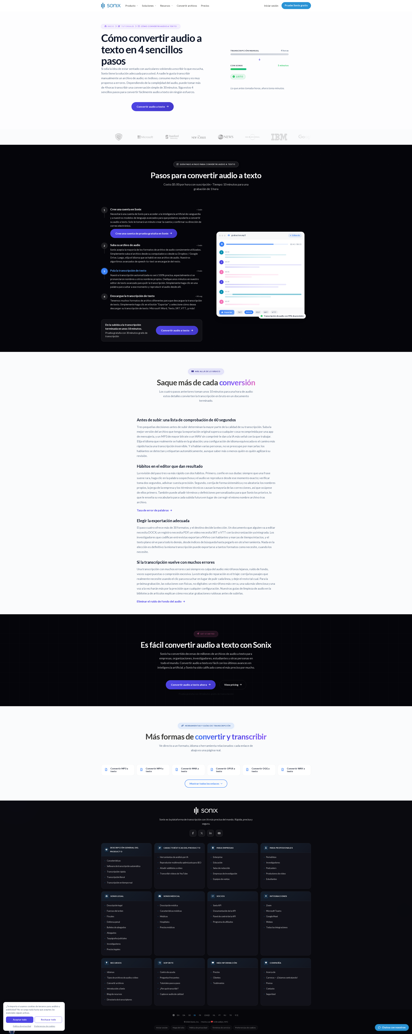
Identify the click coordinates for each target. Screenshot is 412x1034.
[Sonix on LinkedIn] (210, 833)
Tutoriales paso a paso (170, 983)
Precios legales (113, 949)
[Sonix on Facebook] (193, 833)
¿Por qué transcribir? (169, 988)
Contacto (270, 988)
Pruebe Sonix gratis (296, 5)
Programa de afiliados (223, 922)
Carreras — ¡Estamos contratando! (282, 977)
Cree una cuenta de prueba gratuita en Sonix (142, 233)
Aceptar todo (20, 1019)
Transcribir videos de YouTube (174, 873)
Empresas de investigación (225, 873)
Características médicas (171, 911)
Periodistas (271, 857)
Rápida (238, 819)
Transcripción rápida (116, 871)
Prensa (269, 983)
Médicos (164, 916)
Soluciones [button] (148, 5)
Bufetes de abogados (116, 927)
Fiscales (110, 916)
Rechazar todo (48, 1019)
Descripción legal (114, 905)
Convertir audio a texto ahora (189, 684)
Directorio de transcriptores (119, 999)
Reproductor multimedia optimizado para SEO (180, 862)
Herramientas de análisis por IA (174, 857)
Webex (269, 922)
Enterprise (217, 857)
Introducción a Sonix (116, 988)
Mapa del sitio (178, 1028)
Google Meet (272, 916)
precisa (247, 819)
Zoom (268, 905)
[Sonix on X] (201, 833)
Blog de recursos (114, 994)
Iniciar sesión (271, 5)
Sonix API (217, 905)
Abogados (111, 933)
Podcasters (271, 868)
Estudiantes (271, 879)
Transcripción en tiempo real (119, 882)
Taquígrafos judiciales (117, 938)
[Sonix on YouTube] (219, 833)
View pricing (231, 684)
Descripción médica (169, 905)
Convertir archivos (187, 5)
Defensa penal (113, 922)
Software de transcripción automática (123, 866)
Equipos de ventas (221, 879)
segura (205, 823)
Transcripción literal (116, 877)
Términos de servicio (221, 1028)
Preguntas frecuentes (169, 977)
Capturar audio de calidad (172, 994)
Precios (205, 5)
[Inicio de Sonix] (111, 6)
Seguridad (271, 994)
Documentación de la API (224, 911)
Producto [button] (130, 5)
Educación (217, 862)
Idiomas (110, 972)
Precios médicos (167, 927)
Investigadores (273, 862)
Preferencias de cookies (245, 1028)
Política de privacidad (198, 1028)
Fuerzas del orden (115, 911)
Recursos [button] (165, 5)
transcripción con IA (198, 819)
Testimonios (218, 983)
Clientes (216, 977)
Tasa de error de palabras (153, 510)
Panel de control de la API (224, 916)
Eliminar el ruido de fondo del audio (159, 601)
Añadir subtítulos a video (171, 868)
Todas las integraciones (277, 927)
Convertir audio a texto (151, 106)
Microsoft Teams (273, 911)
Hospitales (164, 922)
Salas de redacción (221, 868)
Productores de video (276, 873)
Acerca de (270, 972)
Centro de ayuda (167, 972)
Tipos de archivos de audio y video (122, 977)
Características (114, 860)
